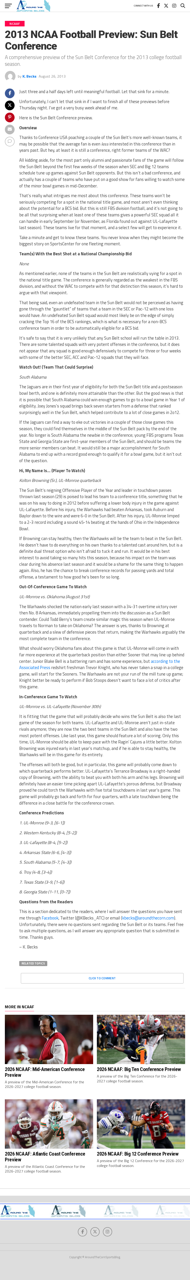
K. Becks (29, 76)
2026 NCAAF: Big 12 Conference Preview (137, 1154)
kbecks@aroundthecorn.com (148, 918)
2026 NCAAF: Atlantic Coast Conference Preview (45, 1157)
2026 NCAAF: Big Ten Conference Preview (139, 1069)
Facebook (50, 918)
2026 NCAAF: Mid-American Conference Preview (45, 1072)
